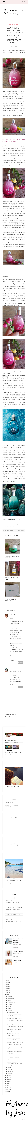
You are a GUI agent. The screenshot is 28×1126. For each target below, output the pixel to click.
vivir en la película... (16, 923)
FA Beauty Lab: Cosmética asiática (11, 578)
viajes (11, 919)
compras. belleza (9, 912)
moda (12, 897)
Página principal (9, 802)
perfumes (17, 912)
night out (18, 921)
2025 (7, 982)
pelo (7, 919)
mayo (9, 1010)
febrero (9, 1071)
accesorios (8, 909)
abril (9, 1067)
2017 (7, 1077)
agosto (9, 1004)
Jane (13, 46)
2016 (7, 1079)
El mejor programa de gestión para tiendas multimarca (18, 953)
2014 (7, 1083)
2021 (7, 990)
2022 (7, 988)
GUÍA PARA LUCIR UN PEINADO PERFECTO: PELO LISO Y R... (14, 1014)
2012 (7, 1087)
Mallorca (8, 923)
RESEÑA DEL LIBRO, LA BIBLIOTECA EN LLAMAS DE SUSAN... (14, 1063)
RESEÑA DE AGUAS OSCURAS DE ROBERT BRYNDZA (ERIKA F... (15, 1020)
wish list (7, 916)
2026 (7, 980)
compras (20, 907)
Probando (12, 526)
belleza (13, 24)
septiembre (10, 1002)
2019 (7, 994)
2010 (7, 1091)
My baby (14, 907)
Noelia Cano (14, 669)
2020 (7, 992)
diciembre (10, 996)
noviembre (10, 998)
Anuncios (20, 914)
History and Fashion (17, 909)
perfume (7, 914)
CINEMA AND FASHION (10, 902)
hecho (8, 526)
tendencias (12, 900)
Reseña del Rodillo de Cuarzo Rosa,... (10, 599)
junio (9, 1008)
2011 (7, 1089)
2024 (7, 984)
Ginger (12, 614)
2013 (7, 1085)
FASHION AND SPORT (15, 916)
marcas (7, 897)
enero (9, 1073)
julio (9, 1006)
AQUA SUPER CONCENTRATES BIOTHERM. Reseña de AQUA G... (15, 1057)
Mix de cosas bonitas (10, 921)
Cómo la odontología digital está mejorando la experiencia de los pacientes (18, 942)
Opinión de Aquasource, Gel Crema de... (12, 556)
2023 (7, 986)
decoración (8, 907)
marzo (9, 1069)
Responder (20, 662)
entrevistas (13, 914)
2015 (7, 1081)
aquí (16, 160)
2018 (7, 1075)
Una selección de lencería (17, 961)
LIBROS (7, 900)
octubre (9, 1000)
